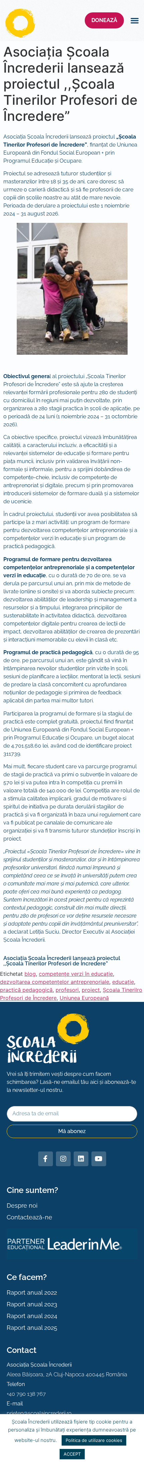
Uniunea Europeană (84, 998)
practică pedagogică (26, 989)
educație (123, 981)
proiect (91, 989)
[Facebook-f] (45, 1158)
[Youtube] (98, 1158)
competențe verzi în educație (76, 973)
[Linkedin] (81, 1158)
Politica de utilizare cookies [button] (94, 1440)
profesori (67, 989)
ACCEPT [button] (72, 1454)
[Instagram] (63, 1158)
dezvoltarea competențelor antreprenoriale (54, 981)
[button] (134, 20)
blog (30, 973)
